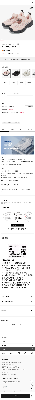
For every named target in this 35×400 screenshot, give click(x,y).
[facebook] (19, 353)
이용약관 (18, 378)
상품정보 (4, 129)
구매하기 (15, 396)
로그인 (7, 60)
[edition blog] (11, 353)
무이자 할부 (7, 110)
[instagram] (25, 353)
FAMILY (4, 345)
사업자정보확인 (5, 378)
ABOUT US (4, 338)
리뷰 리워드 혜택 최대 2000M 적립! (13, 113)
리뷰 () (13, 129)
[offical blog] (3, 353)
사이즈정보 (22, 129)
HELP (3, 341)
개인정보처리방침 (12, 378)
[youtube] (32, 353)
